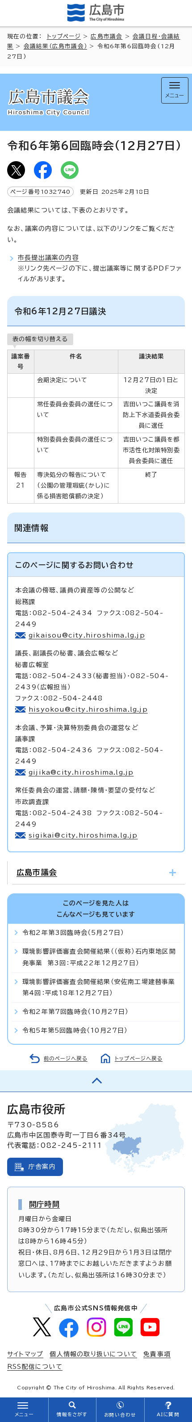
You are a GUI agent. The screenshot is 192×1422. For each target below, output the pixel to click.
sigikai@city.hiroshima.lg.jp (83, 835)
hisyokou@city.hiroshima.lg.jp (88, 709)
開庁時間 (44, 1204)
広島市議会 (106, 36)
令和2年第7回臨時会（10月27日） (75, 1012)
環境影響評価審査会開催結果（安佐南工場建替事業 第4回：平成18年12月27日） (101, 987)
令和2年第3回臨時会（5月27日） (73, 933)
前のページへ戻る (66, 1058)
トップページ (64, 36)
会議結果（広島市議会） (55, 46)
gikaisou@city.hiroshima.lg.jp (87, 635)
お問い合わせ (120, 1415)
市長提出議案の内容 (48, 257)
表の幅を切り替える (40, 339)
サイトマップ (25, 1354)
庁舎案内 (42, 1166)
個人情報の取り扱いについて (93, 1354)
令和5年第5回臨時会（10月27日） (75, 1030)
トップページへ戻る (139, 1058)
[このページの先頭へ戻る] (96, 1081)
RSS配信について (35, 1367)
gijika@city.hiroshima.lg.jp (81, 772)
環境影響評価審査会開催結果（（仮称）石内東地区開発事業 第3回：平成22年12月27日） (99, 957)
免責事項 (157, 1354)
